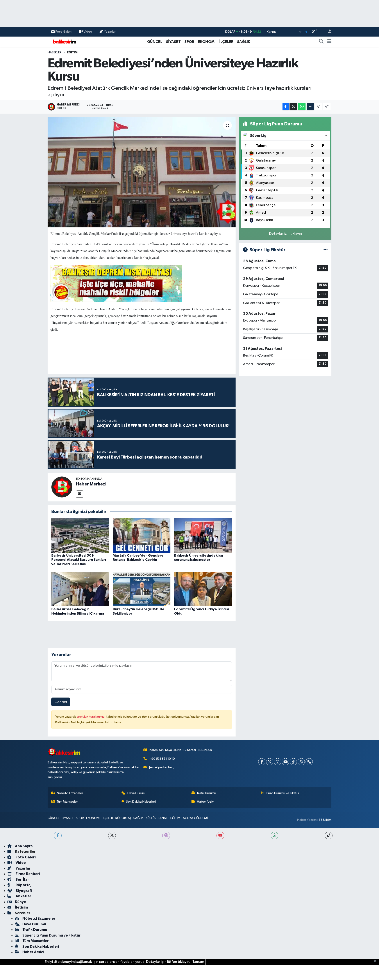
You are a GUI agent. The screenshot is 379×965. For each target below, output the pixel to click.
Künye (20, 902)
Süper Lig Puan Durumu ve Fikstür (51, 935)
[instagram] (166, 835)
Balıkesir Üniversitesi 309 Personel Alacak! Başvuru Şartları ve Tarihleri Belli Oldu (78, 560)
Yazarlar (110, 31)
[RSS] (309, 761)
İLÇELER (226, 42)
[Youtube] (285, 761)
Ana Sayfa (24, 846)
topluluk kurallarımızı (91, 716)
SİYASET (173, 42)
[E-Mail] (79, 494)
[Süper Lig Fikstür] (326, 250)
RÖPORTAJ (123, 818)
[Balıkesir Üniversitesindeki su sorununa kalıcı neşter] (203, 535)
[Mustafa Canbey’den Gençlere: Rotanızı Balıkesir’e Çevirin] (141, 535)
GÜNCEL (154, 42)
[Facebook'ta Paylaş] (285, 107)
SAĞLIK (243, 42)
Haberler (54, 52)
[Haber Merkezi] (61, 487)
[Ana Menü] (329, 42)
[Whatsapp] (301, 761)
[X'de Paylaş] (293, 107)
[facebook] (58, 835)
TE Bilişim (325, 819)
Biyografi (23, 891)
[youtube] (220, 835)
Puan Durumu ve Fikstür (282, 793)
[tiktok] (329, 835)
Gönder (60, 702)
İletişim (21, 907)
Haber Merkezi (91, 484)
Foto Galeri (63, 31)
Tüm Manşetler (67, 801)
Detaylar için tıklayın (285, 234)
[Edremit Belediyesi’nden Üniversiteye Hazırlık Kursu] (142, 172)
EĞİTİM (72, 52)
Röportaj (23, 885)
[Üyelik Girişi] (327, 32)
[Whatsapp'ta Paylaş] (302, 107)
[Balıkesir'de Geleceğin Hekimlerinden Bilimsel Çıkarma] (80, 589)
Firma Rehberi (27, 874)
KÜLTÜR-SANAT (157, 818)
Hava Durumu (136, 793)
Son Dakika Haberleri (141, 801)
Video (88, 31)
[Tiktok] (293, 761)
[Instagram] (277, 761)
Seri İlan (22, 879)
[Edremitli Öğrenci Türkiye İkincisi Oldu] (203, 589)
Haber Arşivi (205, 801)
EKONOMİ (207, 42)
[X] (269, 761)
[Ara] (321, 42)
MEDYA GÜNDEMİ (195, 818)
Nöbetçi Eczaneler (70, 793)
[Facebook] (261, 761)
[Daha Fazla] (310, 107)
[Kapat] (376, 961)
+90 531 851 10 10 (162, 758)
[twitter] (112, 835)
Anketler (23, 896)
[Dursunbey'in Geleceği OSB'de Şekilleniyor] (141, 589)
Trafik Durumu (206, 793)
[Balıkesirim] (64, 41)
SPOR (189, 42)
